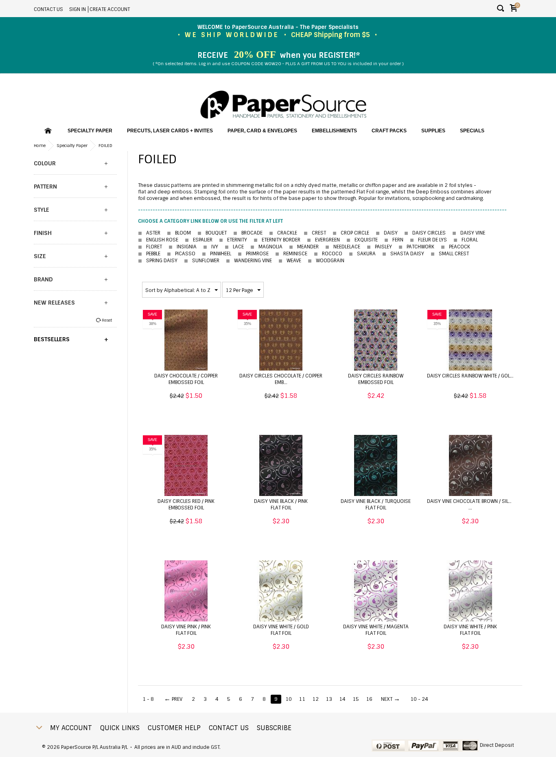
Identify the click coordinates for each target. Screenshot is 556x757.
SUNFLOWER (201, 260)
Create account (110, 9)
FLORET (150, 247)
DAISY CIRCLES (425, 233)
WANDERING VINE (249, 260)
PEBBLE (149, 253)
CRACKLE (283, 233)
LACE (234, 247)
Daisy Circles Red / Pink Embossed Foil (186, 504)
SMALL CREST (450, 253)
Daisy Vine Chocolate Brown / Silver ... (471, 504)
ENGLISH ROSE (158, 240)
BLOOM (179, 233)
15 (355, 699)
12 (315, 699)
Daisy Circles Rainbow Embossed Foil (375, 379)
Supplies (433, 131)
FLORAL (470, 240)
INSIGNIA (183, 247)
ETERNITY (233, 240)
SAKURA (362, 253)
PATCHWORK (416, 247)
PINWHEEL (216, 253)
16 (369, 699)
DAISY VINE (468, 233)
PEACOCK (455, 247)
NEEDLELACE (342, 247)
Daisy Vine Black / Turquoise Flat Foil (376, 504)
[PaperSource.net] (283, 105)
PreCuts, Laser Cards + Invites (170, 131)
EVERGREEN (323, 240)
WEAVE (289, 260)
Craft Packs (389, 131)
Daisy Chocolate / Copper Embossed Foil (186, 379)
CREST (315, 233)
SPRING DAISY (157, 260)
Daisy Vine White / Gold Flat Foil (281, 629)
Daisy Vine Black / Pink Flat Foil (281, 504)
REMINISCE (291, 253)
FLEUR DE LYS (428, 240)
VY (210, 247)
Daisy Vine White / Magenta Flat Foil (376, 629)
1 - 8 (148, 699)
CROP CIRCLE (351, 233)
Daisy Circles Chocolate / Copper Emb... (280, 379)
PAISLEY (379, 247)
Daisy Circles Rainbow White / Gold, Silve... (479, 376)
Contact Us (48, 9)
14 (342, 699)
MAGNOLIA (266, 247)
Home (40, 145)
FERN (393, 240)
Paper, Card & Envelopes (262, 131)
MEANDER (304, 247)
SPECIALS (472, 131)
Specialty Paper (90, 131)
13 (329, 699)
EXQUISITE (362, 240)
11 (302, 699)
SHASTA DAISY (403, 253)
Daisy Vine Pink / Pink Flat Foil (186, 629)
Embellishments (334, 131)
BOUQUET (212, 233)
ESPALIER (198, 240)
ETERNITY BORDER (277, 240)
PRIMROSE (253, 253)
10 (288, 699)
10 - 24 (419, 699)
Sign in (77, 9)
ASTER (149, 233)
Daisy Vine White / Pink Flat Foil (470, 629)
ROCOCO (328, 253)
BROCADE (248, 233)
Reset (107, 320)
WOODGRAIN (326, 260)
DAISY (387, 233)
